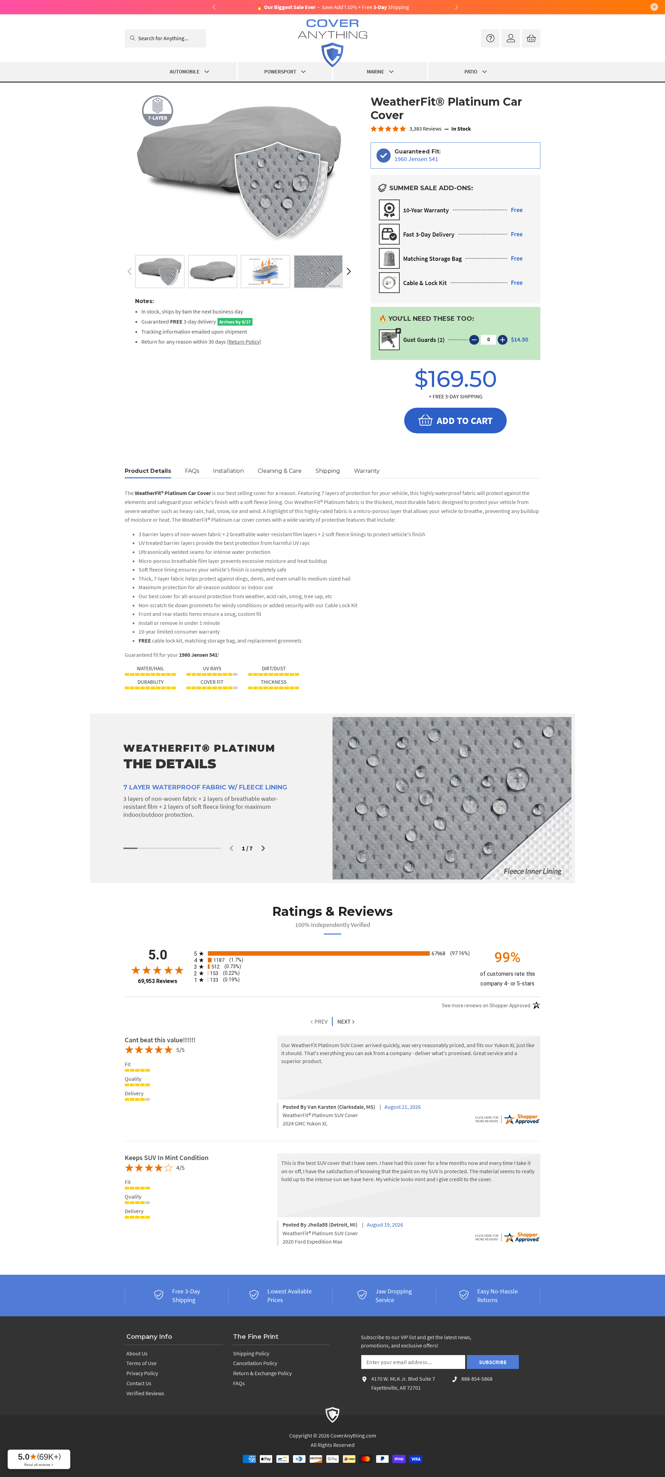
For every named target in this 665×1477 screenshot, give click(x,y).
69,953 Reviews (157, 981)
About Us (137, 1353)
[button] (348, 271)
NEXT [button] (344, 1021)
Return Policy (244, 341)
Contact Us (138, 1383)
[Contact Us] (490, 38)
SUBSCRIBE (493, 1362)
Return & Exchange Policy (262, 1373)
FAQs (239, 1383)
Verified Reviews (145, 1393)
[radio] (332, 953)
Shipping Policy (251, 1353)
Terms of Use (141, 1363)
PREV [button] (320, 1021)
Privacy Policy (142, 1373)
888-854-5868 (477, 1378)
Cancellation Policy (255, 1363)
